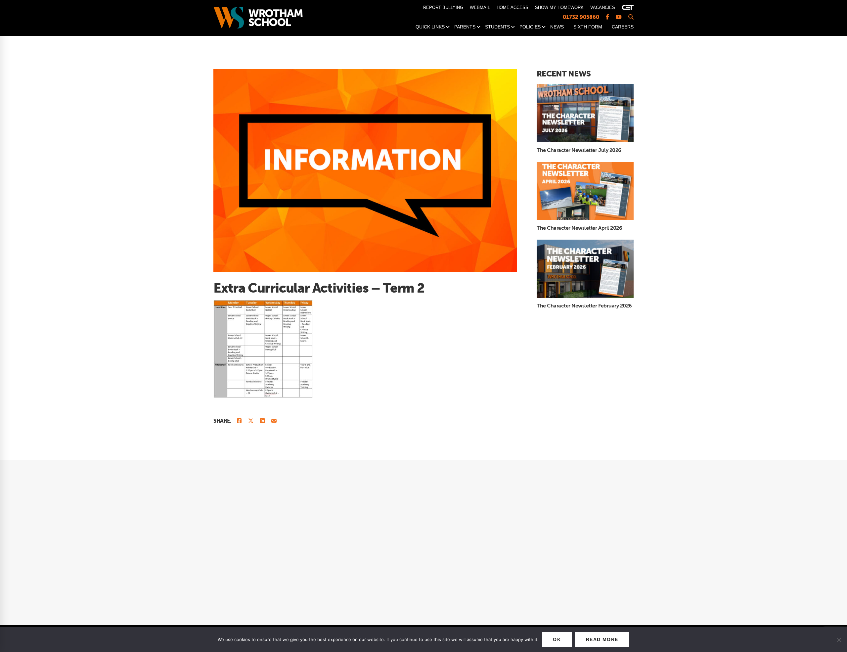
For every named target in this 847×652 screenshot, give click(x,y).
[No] (838, 639)
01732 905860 (581, 17)
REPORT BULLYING (443, 7)
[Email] (274, 421)
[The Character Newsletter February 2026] (585, 243)
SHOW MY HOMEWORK (559, 7)
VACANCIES (602, 7)
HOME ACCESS (512, 7)
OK (557, 639)
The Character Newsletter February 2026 (584, 306)
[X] (250, 421)
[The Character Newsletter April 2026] (585, 165)
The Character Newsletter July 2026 (579, 150)
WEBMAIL (480, 7)
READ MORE (602, 639)
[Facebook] (239, 421)
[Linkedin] (262, 421)
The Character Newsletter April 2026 (579, 228)
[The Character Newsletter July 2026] (585, 87)
